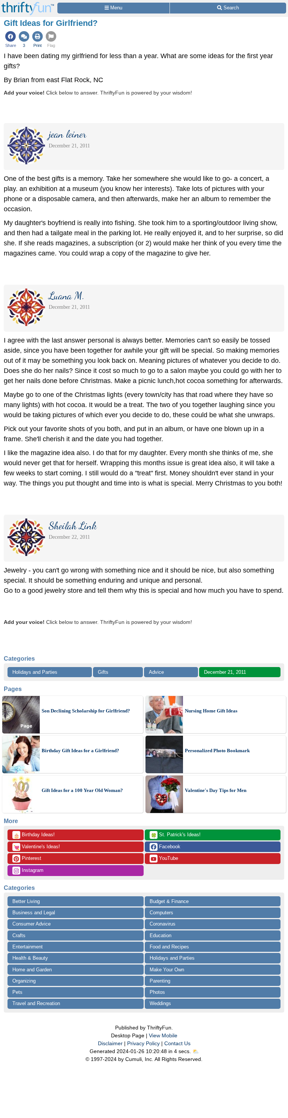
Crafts (19, 935)
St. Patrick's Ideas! (176, 835)
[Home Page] (28, 4)
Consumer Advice (31, 924)
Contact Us (177, 1043)
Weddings (160, 1003)
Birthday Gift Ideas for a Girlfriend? (80, 750)
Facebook (169, 846)
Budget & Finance (169, 901)
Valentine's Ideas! (37, 847)
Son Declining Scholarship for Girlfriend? (86, 711)
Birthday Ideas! (34, 835)
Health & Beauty (30, 958)
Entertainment (27, 947)
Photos (157, 992)
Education (160, 935)
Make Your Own (167, 969)
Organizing (24, 981)
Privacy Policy (143, 1043)
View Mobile (163, 1035)
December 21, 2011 (225, 672)
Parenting (160, 981)
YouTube (168, 858)
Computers (161, 912)
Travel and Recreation (36, 1003)
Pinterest (30, 858)
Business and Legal (33, 912)
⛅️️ (195, 1051)
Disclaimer (110, 1043)
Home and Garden (32, 969)
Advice (156, 672)
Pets (17, 992)
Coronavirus (163, 924)
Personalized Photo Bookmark (217, 750)
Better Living (26, 901)
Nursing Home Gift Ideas (211, 711)
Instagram (32, 870)
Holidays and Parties (34, 672)
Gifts (103, 672)
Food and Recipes (169, 947)
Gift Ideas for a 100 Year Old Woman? (82, 790)
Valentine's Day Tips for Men (215, 790)
